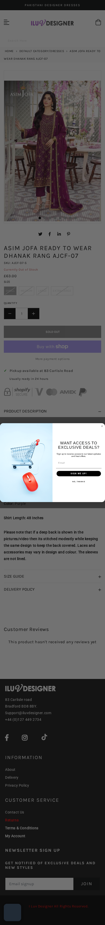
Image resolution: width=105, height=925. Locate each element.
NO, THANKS (78, 481)
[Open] (12, 912)
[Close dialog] (102, 426)
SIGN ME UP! (79, 473)
